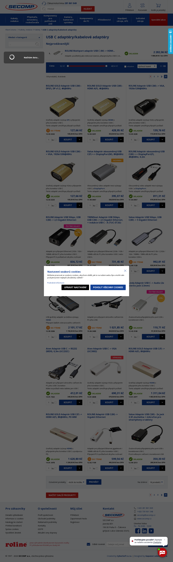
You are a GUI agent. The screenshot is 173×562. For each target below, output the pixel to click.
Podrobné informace (55, 283)
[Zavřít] (164, 540)
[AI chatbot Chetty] (162, 552)
